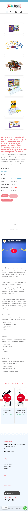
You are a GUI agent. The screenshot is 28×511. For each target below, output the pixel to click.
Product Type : (5, 184)
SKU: (2, 191)
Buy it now (13, 196)
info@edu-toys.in (9, 451)
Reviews (14, 224)
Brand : (3, 181)
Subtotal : (4, 178)
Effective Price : (5, 168)
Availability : (4, 187)
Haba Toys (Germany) (9, 481)
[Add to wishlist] (6, 418)
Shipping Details (14, 229)
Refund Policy (7, 466)
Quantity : (4, 175)
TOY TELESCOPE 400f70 (7, 411)
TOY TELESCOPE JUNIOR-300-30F (21, 411)
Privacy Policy (7, 462)
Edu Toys (6, 479)
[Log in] (21, 11)
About (5, 471)
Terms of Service (8, 464)
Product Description (13, 220)
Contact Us (6, 468)
